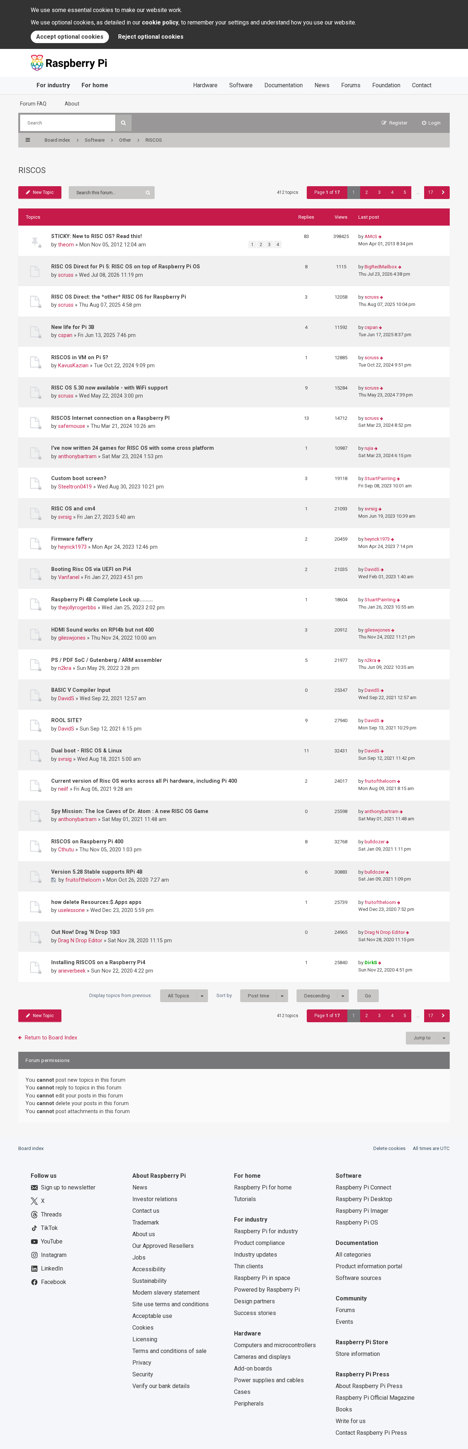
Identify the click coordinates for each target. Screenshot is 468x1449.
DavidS (372, 569)
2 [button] (366, 192)
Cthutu (66, 849)
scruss (65, 275)
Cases (242, 1391)
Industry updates (255, 1254)
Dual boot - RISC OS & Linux (86, 751)
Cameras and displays (262, 1356)
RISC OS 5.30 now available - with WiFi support (109, 388)
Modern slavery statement (166, 1292)
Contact (421, 85)
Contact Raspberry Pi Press (371, 1432)
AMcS (371, 236)
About (72, 104)
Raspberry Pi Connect (363, 1187)
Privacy (141, 1362)
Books (344, 1409)
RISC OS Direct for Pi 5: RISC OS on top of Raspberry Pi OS (125, 266)
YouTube (52, 1241)
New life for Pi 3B (72, 327)
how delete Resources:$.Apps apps (96, 902)
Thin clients (248, 1266)
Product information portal (369, 1266)
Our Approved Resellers (163, 1245)
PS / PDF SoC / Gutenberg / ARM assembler (106, 660)
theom (66, 245)
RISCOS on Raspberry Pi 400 (87, 841)
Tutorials (245, 1199)
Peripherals (249, 1403)
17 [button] (430, 192)
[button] (443, 192)
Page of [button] (327, 192)
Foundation (386, 85)
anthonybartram (77, 456)
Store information (358, 1353)
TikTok (49, 1227)
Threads (51, 1214)
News (321, 85)
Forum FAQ (33, 104)
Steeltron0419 (75, 487)
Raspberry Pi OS (357, 1222)
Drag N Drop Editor (80, 940)
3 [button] (379, 192)
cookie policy (160, 22)
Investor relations (154, 1199)
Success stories (255, 1313)
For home (95, 85)
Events (344, 1321)
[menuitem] (431, 123)
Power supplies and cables (269, 1380)
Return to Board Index (51, 1037)
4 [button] (392, 192)
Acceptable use (152, 1315)
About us (143, 1234)
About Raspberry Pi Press (369, 1386)
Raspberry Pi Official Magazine (375, 1397)
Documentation (283, 85)
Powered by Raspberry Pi (267, 1289)
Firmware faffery (72, 539)
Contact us (145, 1210)
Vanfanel (68, 577)
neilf (63, 789)
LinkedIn (52, 1268)
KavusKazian (73, 365)
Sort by (242, 995)
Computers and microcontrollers (275, 1345)
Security (142, 1374)
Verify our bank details (161, 1386)
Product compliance (259, 1242)
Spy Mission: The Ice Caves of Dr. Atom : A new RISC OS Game (129, 811)
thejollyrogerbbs (77, 607)
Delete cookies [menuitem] (389, 1148)
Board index (31, 1148)
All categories (353, 1254)
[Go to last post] (380, 237)
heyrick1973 (72, 547)
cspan (65, 335)
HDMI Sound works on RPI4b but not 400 (102, 630)
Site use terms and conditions (170, 1304)
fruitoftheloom (380, 781)
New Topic (43, 192)
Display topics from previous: (139, 995)
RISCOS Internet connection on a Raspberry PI (110, 418)
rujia (369, 448)
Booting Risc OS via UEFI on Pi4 (91, 569)
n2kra (64, 668)
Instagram (54, 1254)
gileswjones (72, 638)
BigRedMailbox (381, 266)
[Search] (123, 123)
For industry (53, 85)
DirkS (371, 962)
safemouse (71, 426)
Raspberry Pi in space (262, 1277)
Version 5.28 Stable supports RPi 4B (97, 872)
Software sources (358, 1277)
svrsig (65, 517)
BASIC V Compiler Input (80, 690)
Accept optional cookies (69, 36)
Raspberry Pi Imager (362, 1210)
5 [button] (405, 192)
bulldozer (375, 841)
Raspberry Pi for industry (266, 1231)
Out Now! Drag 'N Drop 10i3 (85, 932)
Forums (351, 85)
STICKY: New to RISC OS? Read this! (96, 236)
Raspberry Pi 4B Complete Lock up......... (102, 599)
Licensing (144, 1339)
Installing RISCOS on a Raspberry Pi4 (98, 962)
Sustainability (149, 1280)
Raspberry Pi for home (263, 1187)
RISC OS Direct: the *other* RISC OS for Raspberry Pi (118, 297)
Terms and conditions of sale (169, 1351)
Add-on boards (253, 1368)
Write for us (351, 1421)
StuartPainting (380, 478)
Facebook (53, 1282)
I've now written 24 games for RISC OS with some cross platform (132, 448)
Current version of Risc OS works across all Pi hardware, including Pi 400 (144, 781)
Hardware (205, 85)
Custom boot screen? (78, 478)
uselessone (71, 910)
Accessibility (149, 1269)
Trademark (145, 1222)
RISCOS (32, 170)
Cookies (143, 1327)
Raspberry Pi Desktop (364, 1199)
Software (241, 85)
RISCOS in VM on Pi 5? (79, 357)
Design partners (254, 1301)
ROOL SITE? (66, 720)
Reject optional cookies (151, 36)
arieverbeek (72, 971)
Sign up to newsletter (68, 1187)
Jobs (139, 1257)
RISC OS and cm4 (73, 508)
